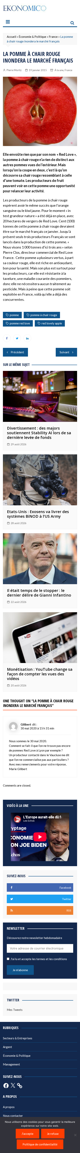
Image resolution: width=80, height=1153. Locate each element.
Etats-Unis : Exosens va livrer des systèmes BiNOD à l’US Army (38, 514)
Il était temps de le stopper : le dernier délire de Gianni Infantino (39, 593)
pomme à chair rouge (43, 315)
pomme (14, 315)
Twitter (17, 338)
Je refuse (53, 1133)
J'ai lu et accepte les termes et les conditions (38, 959)
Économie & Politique (32, 36)
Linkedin (27, 338)
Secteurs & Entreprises (17, 1038)
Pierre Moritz (14, 70)
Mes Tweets (15, 1009)
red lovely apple (52, 323)
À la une (59, 70)
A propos (9, 1107)
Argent (7, 1047)
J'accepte (27, 1133)
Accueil (11, 36)
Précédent (17, 352)
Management (11, 1064)
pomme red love (20, 323)
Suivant (64, 352)
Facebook (7, 338)
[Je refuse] (75, 1135)
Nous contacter (13, 1115)
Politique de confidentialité (40, 1144)
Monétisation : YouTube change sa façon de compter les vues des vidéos (39, 674)
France (53, 36)
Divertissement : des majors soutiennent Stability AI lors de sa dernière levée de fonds (39, 433)
